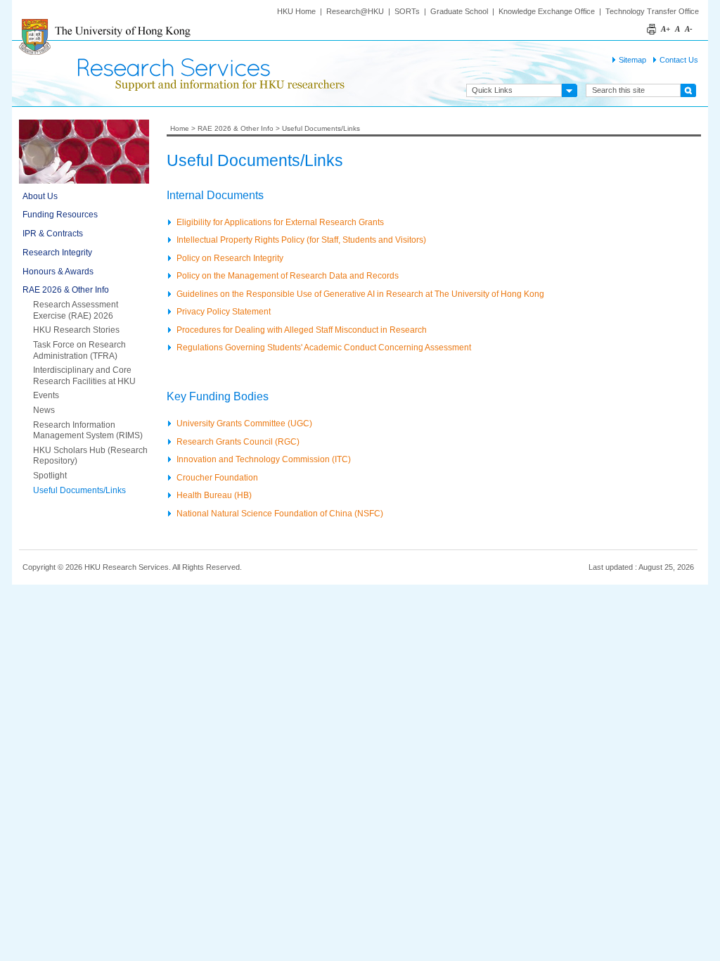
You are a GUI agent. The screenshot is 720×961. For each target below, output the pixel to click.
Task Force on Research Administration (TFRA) (79, 350)
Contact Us (679, 60)
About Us (40, 196)
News (44, 410)
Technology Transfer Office (652, 11)
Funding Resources (60, 214)
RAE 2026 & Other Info (65, 290)
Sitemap (632, 60)
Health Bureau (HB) (214, 494)
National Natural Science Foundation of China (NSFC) (279, 513)
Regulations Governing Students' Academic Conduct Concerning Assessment (323, 347)
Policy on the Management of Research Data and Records (287, 275)
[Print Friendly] (652, 21)
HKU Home (296, 11)
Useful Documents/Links (79, 490)
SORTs (407, 11)
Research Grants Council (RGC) (238, 441)
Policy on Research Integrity (229, 257)
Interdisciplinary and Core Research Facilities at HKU (84, 375)
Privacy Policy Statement (223, 311)
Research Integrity (57, 252)
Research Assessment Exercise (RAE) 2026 (75, 310)
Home (179, 128)
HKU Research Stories (76, 330)
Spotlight (50, 475)
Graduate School (459, 11)
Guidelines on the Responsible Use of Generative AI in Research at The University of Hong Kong (360, 293)
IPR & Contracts (52, 233)
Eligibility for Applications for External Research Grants (280, 222)
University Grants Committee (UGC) (244, 423)
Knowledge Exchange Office (547, 11)
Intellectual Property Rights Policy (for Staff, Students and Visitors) (301, 239)
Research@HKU (355, 11)
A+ (665, 29)
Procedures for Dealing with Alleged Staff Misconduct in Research (301, 329)
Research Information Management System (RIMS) (88, 430)
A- (689, 29)
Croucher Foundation (217, 477)
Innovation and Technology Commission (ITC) (263, 459)
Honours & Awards (58, 271)
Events (46, 395)
